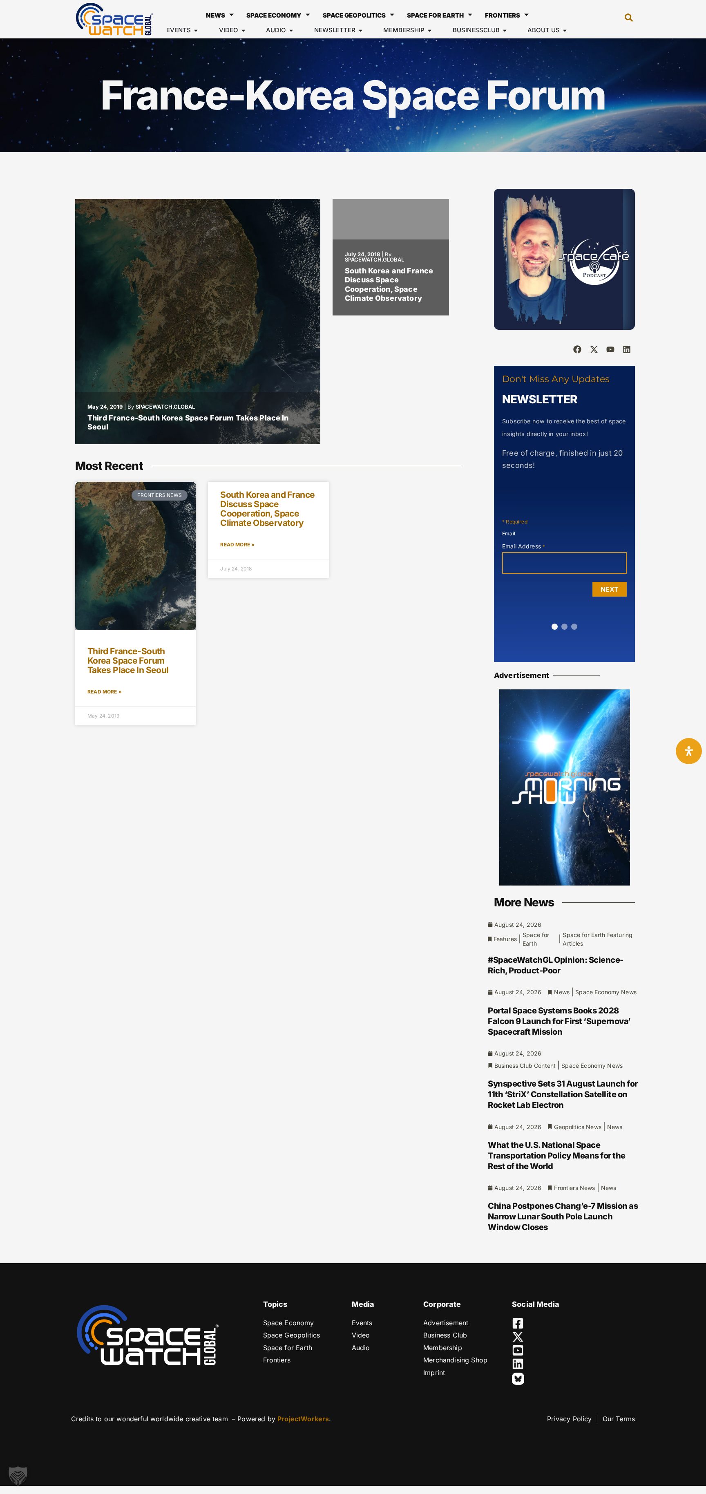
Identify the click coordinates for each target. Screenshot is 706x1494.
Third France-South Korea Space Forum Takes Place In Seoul (127, 660)
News (215, 15)
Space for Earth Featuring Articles (597, 939)
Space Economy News (606, 992)
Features (505, 938)
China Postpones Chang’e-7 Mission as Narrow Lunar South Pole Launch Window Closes (563, 1216)
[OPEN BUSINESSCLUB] (505, 30)
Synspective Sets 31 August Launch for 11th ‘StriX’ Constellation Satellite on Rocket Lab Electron (563, 1094)
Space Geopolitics (354, 15)
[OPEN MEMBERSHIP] (430, 30)
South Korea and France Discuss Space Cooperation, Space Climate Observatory (389, 284)
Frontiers (502, 15)
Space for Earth (435, 15)
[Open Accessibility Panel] (689, 751)
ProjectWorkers (303, 1419)
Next (610, 589)
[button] (625, 19)
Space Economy (274, 15)
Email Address (523, 546)
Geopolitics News (577, 1126)
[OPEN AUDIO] (291, 30)
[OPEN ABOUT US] (565, 30)
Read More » (104, 692)
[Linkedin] (627, 349)
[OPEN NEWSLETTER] (360, 30)
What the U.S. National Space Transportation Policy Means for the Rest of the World (557, 1155)
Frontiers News (574, 1187)
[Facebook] (577, 349)
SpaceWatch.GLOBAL (165, 406)
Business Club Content (525, 1065)
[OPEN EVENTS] (196, 30)
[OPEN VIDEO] (243, 30)
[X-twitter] (594, 349)
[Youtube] (610, 349)
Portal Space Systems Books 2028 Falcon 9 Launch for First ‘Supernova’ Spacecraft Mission (559, 1021)
